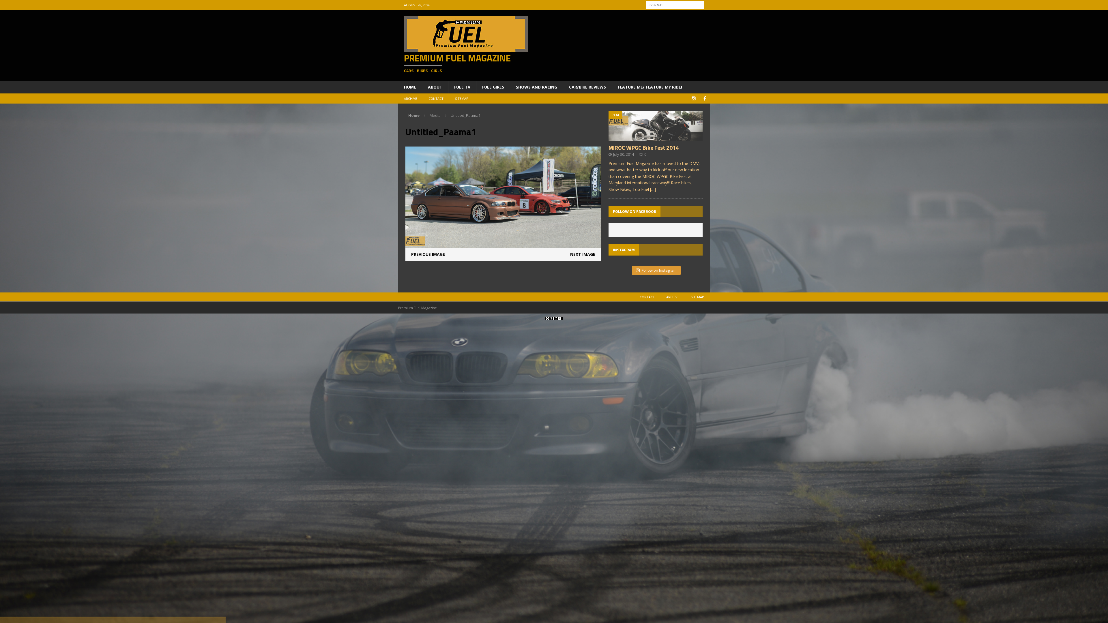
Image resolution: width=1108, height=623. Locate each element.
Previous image (428, 254)
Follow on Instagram (659, 270)
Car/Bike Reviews (587, 87)
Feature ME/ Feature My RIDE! (650, 87)
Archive (410, 98)
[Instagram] (693, 98)
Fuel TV (462, 87)
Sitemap (461, 98)
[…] (653, 189)
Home (410, 87)
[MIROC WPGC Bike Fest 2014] (656, 137)
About (435, 87)
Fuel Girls (493, 87)
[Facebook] (705, 98)
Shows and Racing (536, 87)
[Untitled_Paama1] (503, 245)
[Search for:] (675, 4)
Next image (582, 254)
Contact (435, 98)
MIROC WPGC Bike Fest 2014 (644, 147)
